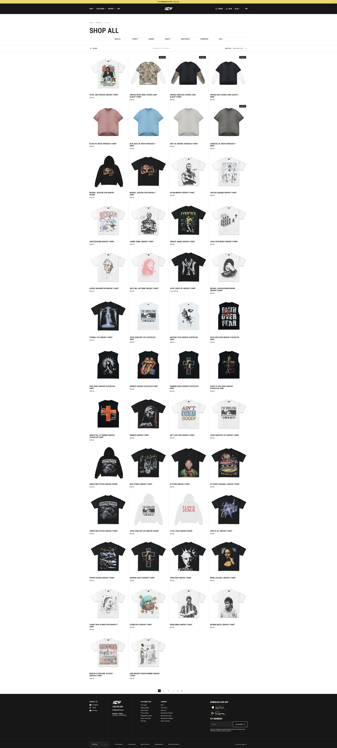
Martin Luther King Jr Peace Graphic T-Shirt (101, 674)
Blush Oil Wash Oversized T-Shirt (103, 144)
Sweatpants (185, 39)
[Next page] (182, 690)
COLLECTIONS (100, 9)
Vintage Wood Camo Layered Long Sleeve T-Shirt (143, 96)
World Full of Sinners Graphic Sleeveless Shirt (102, 436)
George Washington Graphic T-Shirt (104, 288)
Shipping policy (159, 744)
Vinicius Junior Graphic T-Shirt (182, 242)
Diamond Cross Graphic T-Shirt (142, 578)
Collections (99, 22)
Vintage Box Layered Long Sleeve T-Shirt (224, 96)
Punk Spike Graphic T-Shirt (180, 578)
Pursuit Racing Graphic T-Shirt (102, 578)
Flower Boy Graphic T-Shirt (141, 625)
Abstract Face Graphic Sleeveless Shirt (184, 338)
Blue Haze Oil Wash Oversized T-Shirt (143, 145)
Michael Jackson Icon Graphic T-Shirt (143, 194)
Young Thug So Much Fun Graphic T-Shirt (104, 626)
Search (220, 9)
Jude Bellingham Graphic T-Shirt (223, 193)
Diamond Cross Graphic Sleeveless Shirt (184, 387)
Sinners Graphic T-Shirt (139, 435)
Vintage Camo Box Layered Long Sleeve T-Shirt (183, 96)
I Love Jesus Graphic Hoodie (181, 531)
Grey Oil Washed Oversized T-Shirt (184, 144)
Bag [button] (246, 9)
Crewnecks (204, 39)
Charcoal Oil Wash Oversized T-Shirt (223, 145)
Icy (243, 744)
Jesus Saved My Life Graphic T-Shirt (224, 435)
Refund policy (119, 744)
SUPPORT (110, 9)
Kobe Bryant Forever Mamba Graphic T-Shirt (145, 674)
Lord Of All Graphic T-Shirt (221, 531)
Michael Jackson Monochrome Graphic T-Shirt (222, 289)
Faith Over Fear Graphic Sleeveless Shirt (224, 338)
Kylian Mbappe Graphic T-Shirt (182, 193)
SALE (118, 9)
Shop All (118, 39)
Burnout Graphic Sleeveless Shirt (144, 386)
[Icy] (168, 8)
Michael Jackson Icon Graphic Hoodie (102, 194)
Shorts (167, 39)
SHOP (91, 9)
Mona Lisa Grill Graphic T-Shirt (223, 578)
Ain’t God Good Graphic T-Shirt (182, 435)
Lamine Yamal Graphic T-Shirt (142, 242)
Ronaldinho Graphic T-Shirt (181, 625)
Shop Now (176, 1)
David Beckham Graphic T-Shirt (102, 242)
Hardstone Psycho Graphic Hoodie (104, 484)
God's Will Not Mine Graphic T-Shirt (144, 288)
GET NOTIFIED (239, 724)
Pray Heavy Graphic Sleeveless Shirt (102, 387)
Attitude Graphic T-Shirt (180, 484)
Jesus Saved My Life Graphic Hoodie (144, 531)
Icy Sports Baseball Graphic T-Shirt (225, 484)
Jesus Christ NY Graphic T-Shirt (183, 288)
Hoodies (151, 39)
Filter (95, 48)
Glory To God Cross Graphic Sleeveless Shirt (221, 387)
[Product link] (108, 78)
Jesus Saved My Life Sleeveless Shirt (142, 338)
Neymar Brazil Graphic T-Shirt (222, 625)
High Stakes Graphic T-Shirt (141, 484)
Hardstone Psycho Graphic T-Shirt (104, 531)
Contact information (173, 744)
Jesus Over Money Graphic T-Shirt (224, 242)
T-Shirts (135, 39)
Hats (220, 39)
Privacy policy (131, 744)
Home (91, 22)
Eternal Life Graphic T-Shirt (101, 337)
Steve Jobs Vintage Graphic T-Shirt (104, 95)
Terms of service (145, 744)
